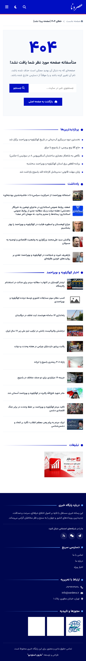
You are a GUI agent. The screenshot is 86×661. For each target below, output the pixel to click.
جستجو (17, 88)
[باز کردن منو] (7, 7)
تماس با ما (78, 555)
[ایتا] (80, 536)
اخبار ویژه (78, 567)
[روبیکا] (72, 536)
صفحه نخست (73, 21)
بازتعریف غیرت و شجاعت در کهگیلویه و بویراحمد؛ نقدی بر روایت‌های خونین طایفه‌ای (41, 257)
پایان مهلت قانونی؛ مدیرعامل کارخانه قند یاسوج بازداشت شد (50, 172)
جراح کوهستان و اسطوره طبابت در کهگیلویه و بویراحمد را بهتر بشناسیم (39, 226)
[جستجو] (24, 7)
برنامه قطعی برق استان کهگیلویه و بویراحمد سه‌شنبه (53, 164)
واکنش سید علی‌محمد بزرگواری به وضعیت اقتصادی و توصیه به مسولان (38, 241)
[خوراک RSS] (64, 536)
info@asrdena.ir (70, 593)
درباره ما (79, 561)
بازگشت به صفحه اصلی (41, 102)
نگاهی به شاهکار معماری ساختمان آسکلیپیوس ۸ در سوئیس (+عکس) (45, 156)
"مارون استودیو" (35, 655)
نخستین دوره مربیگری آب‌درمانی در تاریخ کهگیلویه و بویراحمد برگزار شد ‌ (44, 140)
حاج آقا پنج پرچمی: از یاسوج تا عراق (62, 148)
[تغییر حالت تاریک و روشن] (15, 7)
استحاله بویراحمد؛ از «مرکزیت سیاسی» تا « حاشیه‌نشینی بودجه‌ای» (36, 195)
